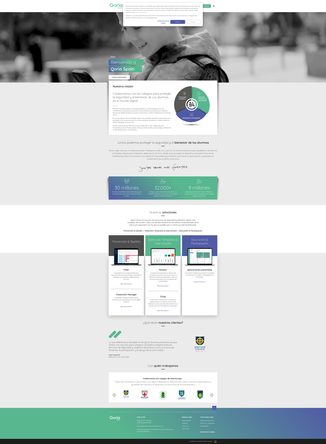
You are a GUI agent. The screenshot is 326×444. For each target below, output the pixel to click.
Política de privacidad (140, 12)
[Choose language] (214, 6)
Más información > (126, 284)
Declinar (193, 22)
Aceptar (178, 22)
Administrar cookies (207, 432)
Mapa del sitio (186, 420)
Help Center (185, 429)
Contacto (206, 6)
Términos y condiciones (207, 423)
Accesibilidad (204, 426)
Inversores (185, 426)
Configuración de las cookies (163, 22)
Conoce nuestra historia (119, 77)
